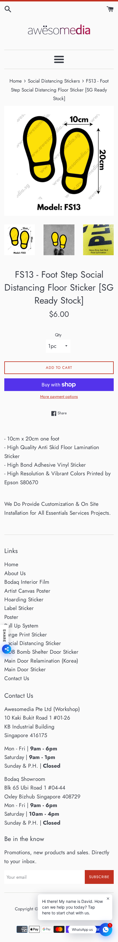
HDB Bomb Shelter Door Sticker (41, 652)
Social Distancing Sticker (32, 643)
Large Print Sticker (25, 634)
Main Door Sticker (25, 669)
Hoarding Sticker (24, 599)
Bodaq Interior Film (26, 582)
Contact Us (16, 678)
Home (11, 564)
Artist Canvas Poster (27, 591)
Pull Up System (21, 626)
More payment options (59, 396)
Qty (58, 335)
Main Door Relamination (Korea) (41, 661)
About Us (15, 573)
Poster (11, 617)
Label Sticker (19, 608)
